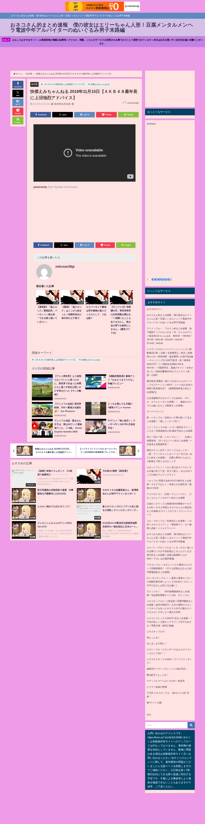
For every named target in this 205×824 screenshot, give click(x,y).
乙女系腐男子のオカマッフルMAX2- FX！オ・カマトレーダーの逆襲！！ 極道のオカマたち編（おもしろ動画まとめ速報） (169, 402)
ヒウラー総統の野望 (157, 687)
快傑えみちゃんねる (100, 84)
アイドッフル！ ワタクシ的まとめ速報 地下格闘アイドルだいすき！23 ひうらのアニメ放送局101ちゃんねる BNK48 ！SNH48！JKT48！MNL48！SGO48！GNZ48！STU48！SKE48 (169, 335)
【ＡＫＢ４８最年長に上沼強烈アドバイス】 (64, 84)
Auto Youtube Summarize (63, 186)
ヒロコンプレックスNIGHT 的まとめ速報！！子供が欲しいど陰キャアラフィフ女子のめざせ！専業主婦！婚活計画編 (170, 622)
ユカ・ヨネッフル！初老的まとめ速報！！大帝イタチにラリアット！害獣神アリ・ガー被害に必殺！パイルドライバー (169, 524)
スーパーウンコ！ (156, 411)
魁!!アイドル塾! (154, 702)
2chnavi (151, 123)
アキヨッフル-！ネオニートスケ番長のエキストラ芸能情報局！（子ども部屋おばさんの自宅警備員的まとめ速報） (169, 568)
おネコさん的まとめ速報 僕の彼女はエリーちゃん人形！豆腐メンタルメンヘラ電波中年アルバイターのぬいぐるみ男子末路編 (169, 319)
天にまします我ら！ (157, 643)
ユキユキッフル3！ (156, 631)
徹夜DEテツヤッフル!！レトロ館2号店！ (167, 669)
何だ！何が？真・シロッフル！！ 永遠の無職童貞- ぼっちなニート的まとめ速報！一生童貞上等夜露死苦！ (169, 440)
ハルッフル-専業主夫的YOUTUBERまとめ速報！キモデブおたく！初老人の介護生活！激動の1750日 (169, 484)
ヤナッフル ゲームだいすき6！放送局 (165, 681)
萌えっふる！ (153, 637)
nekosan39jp (133, 103)
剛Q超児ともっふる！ (158, 675)
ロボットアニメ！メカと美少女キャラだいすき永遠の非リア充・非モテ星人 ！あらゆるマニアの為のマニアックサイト (169, 471)
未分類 (34, 84)
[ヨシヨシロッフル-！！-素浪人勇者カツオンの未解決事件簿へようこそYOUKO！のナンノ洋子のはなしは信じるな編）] (170, 581)
